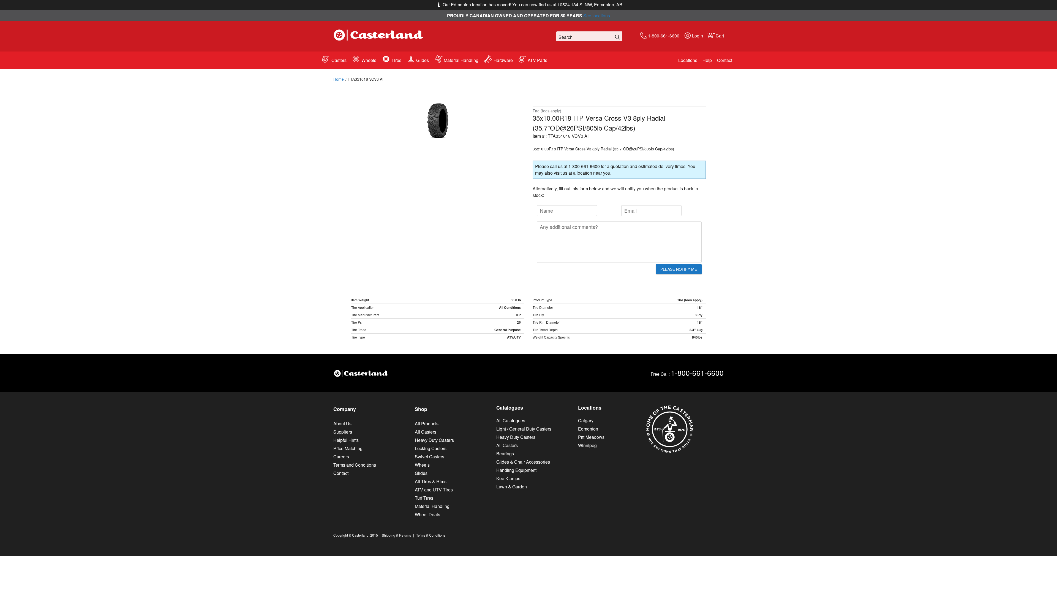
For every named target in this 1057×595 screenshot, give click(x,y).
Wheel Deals (427, 514)
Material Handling (461, 60)
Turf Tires (424, 498)
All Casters (425, 432)
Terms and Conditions (354, 465)
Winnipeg (587, 445)
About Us (342, 423)
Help (707, 60)
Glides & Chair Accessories (523, 462)
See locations (596, 15)
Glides (422, 60)
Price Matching (348, 448)
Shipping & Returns (396, 535)
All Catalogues (510, 420)
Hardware (503, 60)
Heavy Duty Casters (434, 440)
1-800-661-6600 (663, 36)
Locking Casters (430, 448)
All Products (426, 423)
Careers (341, 456)
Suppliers (342, 432)
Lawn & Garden (511, 486)
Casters (339, 60)
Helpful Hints (346, 440)
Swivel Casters (429, 456)
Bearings (505, 453)
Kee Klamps (508, 478)
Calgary (585, 420)
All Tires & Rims (430, 481)
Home (338, 79)
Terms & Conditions (430, 535)
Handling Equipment (516, 470)
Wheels (368, 60)
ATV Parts (537, 60)
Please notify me (678, 269)
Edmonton (588, 429)
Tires (396, 60)
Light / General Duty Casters (523, 429)
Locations (687, 60)
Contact (724, 60)
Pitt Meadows (591, 437)
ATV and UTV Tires (434, 489)
